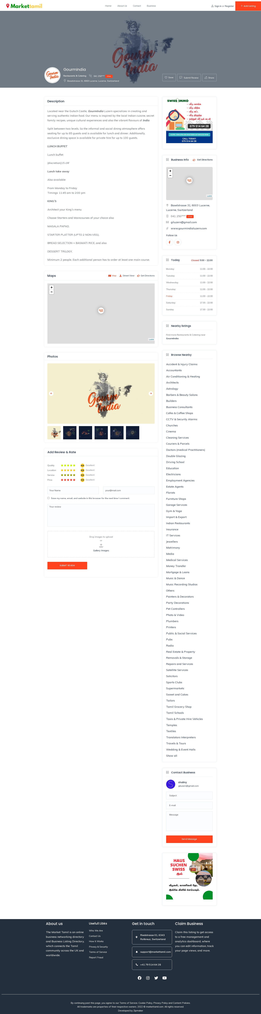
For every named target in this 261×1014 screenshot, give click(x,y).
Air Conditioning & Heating (183, 376)
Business (151, 5)
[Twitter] (156, 978)
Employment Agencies (180, 480)
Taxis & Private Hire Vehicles (184, 719)
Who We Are (96, 930)
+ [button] (52, 287)
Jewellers (172, 541)
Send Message (189, 839)
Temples (171, 725)
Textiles (171, 731)
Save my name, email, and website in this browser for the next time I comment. (90, 498)
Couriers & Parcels (177, 443)
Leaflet (151, 339)
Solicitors (172, 676)
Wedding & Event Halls (180, 749)
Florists (170, 492)
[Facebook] (139, 978)
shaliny (182, 782)
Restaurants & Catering (74, 75)
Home (108, 5)
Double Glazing (176, 456)
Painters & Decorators (180, 596)
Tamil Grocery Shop (179, 706)
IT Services (173, 535)
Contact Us (95, 936)
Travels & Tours (176, 743)
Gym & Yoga (174, 511)
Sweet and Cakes (177, 694)
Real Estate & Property (180, 651)
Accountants (174, 370)
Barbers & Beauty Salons (182, 395)
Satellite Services (177, 670)
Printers (171, 627)
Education (172, 468)
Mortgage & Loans (177, 572)
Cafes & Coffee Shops (179, 413)
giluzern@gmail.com (184, 222)
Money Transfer (176, 566)
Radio (170, 645)
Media (170, 554)
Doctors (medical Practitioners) (185, 450)
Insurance (172, 529)
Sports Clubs (174, 682)
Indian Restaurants (178, 523)
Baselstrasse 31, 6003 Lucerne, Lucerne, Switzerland (93, 81)
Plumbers (172, 621)
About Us (122, 5)
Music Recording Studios (181, 584)
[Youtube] (164, 978)
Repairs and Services (179, 664)
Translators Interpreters (181, 737)
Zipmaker (138, 1010)
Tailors (170, 700)
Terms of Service (98, 952)
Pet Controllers (175, 609)
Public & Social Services (181, 633)
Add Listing (250, 6)
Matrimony (173, 547)
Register (229, 6)
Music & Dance (175, 578)
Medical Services (177, 560)
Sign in (218, 6)
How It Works (96, 941)
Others (170, 590)
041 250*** (102, 76)
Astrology (172, 388)
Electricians (173, 474)
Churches (172, 425)
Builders (171, 401)
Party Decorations (177, 602)
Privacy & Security (98, 946)
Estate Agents (175, 486)
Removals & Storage (179, 657)
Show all (171, 755)
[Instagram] (148, 978)
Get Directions (204, 160)
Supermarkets (175, 688)
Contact (137, 5)
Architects (172, 382)
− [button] (52, 292)
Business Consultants (179, 407)
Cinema (171, 431)
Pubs (169, 639)
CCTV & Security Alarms (181, 419)
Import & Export (176, 517)
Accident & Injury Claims (181, 364)
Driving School (175, 462)
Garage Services (176, 505)
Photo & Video (175, 615)
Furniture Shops (176, 499)
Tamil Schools (175, 712)
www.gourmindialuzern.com (189, 228)
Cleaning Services (177, 437)
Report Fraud (96, 957)
